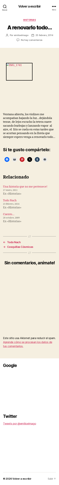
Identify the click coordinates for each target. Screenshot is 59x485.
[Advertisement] (25, 390)
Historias (29, 20)
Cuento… (8, 214)
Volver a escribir (29, 6)
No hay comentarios (31, 40)
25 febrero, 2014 (44, 35)
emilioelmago (21, 35)
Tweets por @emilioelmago (19, 423)
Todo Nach (9, 200)
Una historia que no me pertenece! (25, 186)
